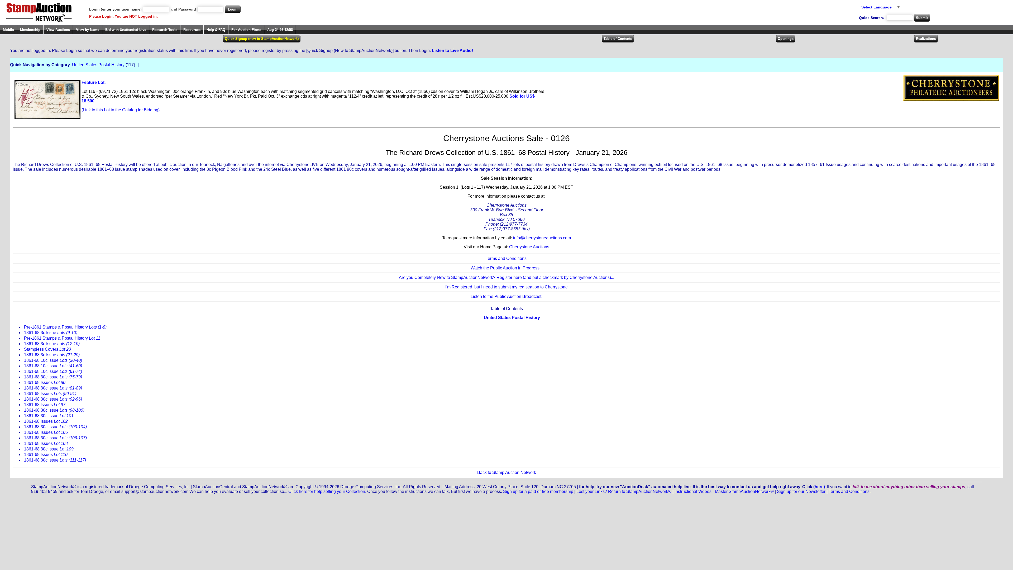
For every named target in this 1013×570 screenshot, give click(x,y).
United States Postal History (98, 65)
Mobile (8, 30)
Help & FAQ (216, 30)
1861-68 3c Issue (50, 332)
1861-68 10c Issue (53, 360)
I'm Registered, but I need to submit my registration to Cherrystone (506, 287)
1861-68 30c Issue (53, 377)
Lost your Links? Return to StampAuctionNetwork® (623, 491)
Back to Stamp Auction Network (506, 472)
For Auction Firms (246, 30)
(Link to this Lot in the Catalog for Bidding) (121, 110)
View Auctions (58, 30)
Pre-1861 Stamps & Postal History (65, 327)
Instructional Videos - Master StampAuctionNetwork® (724, 491)
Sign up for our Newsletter (801, 491)
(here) (819, 486)
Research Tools (164, 30)
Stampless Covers (47, 349)
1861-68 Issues (44, 382)
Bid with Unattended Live (125, 30)
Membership (30, 30)
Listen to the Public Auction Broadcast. (506, 296)
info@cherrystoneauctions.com (542, 238)
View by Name (87, 30)
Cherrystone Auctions (529, 247)
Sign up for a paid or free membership (538, 491)
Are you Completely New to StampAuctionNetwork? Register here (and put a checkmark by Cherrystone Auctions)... (506, 277)
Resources (191, 30)
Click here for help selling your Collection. (327, 491)
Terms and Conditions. (507, 258)
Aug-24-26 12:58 (280, 30)
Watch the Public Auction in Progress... (507, 268)
